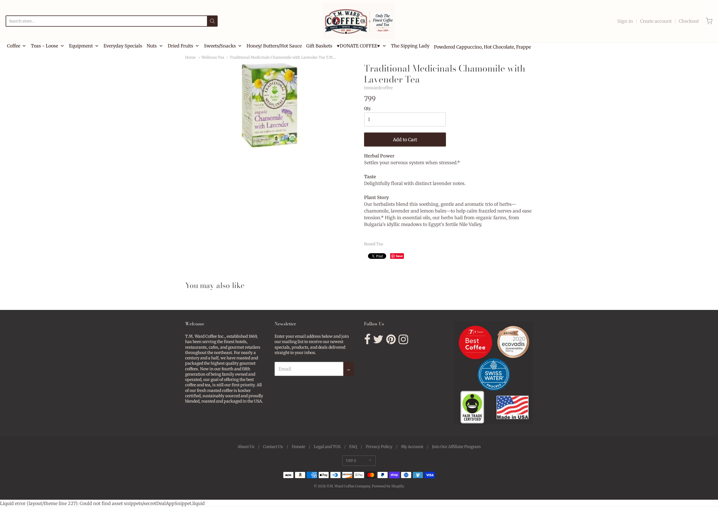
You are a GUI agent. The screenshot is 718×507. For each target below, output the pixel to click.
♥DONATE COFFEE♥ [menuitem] (358, 46)
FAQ (353, 446)
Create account (656, 21)
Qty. (367, 108)
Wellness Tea (212, 57)
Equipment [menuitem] (81, 46)
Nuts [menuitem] (152, 46)
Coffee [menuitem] (13, 46)
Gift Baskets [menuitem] (319, 46)
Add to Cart (405, 139)
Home (190, 57)
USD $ (351, 460)
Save (399, 256)
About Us (246, 446)
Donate (298, 446)
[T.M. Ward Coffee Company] (359, 21)
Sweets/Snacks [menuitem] (220, 46)
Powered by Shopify (388, 486)
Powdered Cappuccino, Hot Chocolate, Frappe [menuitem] (482, 47)
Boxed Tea (373, 243)
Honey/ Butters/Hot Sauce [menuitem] (274, 46)
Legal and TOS (327, 446)
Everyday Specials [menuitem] (122, 46)
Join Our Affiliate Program (456, 446)
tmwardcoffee (378, 87)
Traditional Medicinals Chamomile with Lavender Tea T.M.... (283, 57)
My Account (412, 446)
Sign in (625, 21)
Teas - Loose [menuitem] (44, 46)
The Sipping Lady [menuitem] (410, 46)
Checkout (689, 21)
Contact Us (273, 446)
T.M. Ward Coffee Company (348, 486)
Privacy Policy (379, 446)
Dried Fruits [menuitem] (180, 46)
